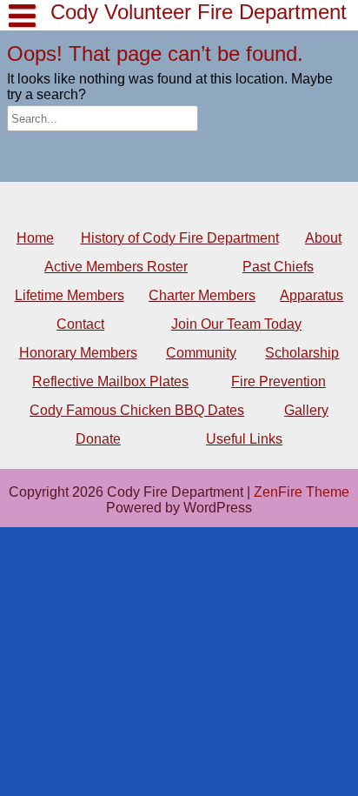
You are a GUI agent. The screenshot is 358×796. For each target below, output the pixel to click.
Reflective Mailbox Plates (110, 381)
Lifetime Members (85, 179)
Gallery (306, 410)
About (323, 238)
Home (35, 238)
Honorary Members (78, 352)
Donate (98, 438)
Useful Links (244, 438)
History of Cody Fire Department (116, 179)
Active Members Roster (116, 266)
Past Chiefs (278, 266)
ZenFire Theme (301, 492)
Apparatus (311, 295)
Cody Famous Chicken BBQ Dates (137, 410)
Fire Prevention (278, 381)
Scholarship (302, 352)
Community (201, 352)
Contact (80, 324)
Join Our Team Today (236, 324)
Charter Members (202, 295)
